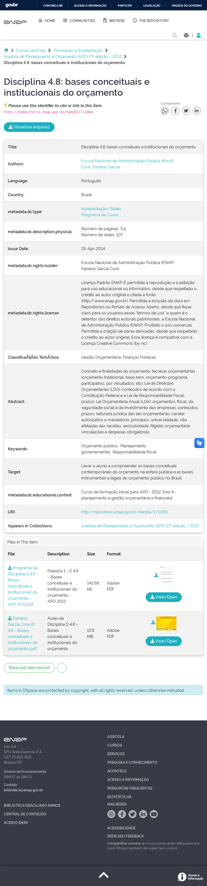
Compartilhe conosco (124, 843)
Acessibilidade (121, 827)
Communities (82, 20)
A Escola (115, 736)
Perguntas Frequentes (129, 788)
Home (50, 20)
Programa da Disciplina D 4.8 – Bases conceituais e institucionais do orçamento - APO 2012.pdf (23, 586)
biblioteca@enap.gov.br (23, 789)
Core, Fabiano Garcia (100, 166)
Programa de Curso (99, 214)
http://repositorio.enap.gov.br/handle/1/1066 (124, 511)
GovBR (11, 5)
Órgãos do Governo (187, 5)
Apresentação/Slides (101, 208)
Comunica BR (53, 5)
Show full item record (29, 667)
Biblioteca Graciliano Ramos (32, 805)
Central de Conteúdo (25, 813)
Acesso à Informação (128, 779)
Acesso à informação (90, 5)
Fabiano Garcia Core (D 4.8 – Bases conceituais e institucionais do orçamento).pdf (23, 633)
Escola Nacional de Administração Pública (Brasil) (127, 160)
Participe (125, 5)
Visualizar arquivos (31, 126)
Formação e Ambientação (78, 50)
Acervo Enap (16, 822)
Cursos (114, 744)
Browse (117, 20)
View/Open (165, 596)
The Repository (154, 20)
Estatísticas (119, 796)
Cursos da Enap (31, 50)
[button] (186, 35)
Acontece (116, 770)
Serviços (116, 753)
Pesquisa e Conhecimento (132, 762)
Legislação (151, 5)
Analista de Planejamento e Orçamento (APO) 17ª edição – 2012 (62, 56)
